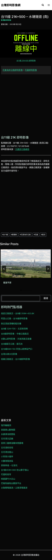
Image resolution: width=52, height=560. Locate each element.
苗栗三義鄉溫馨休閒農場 (12, 443)
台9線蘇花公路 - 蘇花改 (12, 344)
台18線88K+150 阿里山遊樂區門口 (16, 349)
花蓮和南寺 (6, 474)
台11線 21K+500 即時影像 (26, 61)
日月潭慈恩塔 (7, 447)
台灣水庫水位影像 (9, 354)
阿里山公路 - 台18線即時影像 (14, 318)
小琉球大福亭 (7, 456)
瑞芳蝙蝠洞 (6, 425)
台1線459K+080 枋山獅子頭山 (15, 470)
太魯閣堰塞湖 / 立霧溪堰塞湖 (14, 487)
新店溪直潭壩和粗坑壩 (11, 323)
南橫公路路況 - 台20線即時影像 (15, 359)
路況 (43, 235)
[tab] (21, 290)
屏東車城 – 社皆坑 (9, 465)
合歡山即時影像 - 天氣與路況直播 (16, 339)
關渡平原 (7, 282)
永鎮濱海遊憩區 (8, 434)
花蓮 (36, 235)
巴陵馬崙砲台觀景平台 (11, 483)
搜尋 (46, 298)
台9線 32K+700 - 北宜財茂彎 (14, 328)
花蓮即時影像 (31, 70)
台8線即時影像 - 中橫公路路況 (15, 333)
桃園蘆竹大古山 (8, 479)
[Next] (48, 269)
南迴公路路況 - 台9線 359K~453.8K (17, 313)
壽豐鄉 (14, 235)
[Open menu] (48, 5)
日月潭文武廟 (7, 438)
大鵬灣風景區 (7, 461)
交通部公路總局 (22, 149)
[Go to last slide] (4, 269)
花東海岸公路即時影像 (13, 70)
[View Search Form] (43, 5)
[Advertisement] (26, 104)
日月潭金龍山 (7, 452)
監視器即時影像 (6, 20)
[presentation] (26, 263)
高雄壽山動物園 (8, 429)
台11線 (5, 235)
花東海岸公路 (25, 235)
